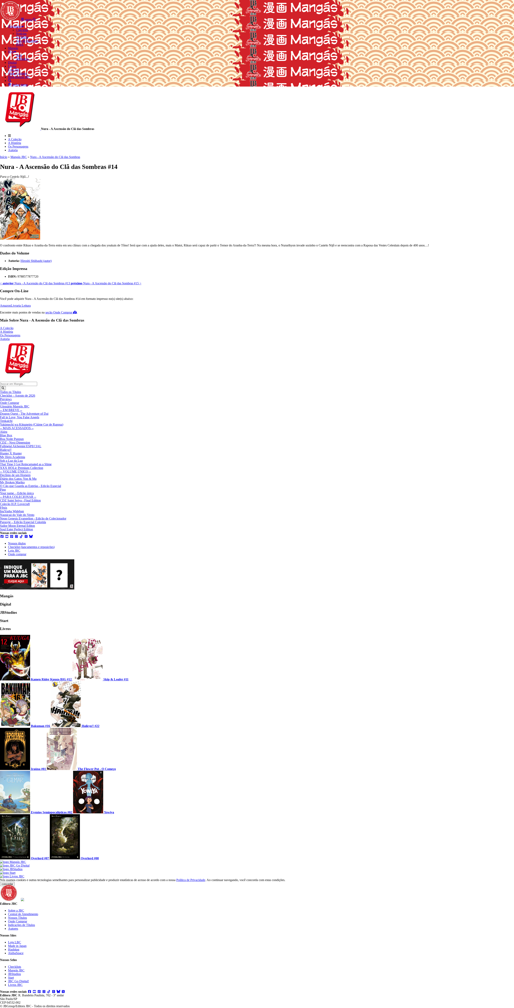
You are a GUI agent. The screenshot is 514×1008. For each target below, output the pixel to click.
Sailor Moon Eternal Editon (17, 525)
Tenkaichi (6, 421)
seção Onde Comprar (59, 312)
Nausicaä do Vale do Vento (17, 515)
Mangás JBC (18, 157)
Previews (6, 399)
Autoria (13, 150)
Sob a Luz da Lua (11, 460)
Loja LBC (14, 942)
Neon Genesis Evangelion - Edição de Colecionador (33, 518)
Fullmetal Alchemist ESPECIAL (20, 446)
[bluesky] (31, 536)
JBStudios (14, 974)
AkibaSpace (15, 953)
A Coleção (14, 139)
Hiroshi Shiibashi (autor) (36, 260)
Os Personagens (18, 146)
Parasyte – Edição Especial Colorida (23, 522)
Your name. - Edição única (17, 493)
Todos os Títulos (10, 392)
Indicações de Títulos (21, 925)
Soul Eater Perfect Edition (16, 529)
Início (3, 157)
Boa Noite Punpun (12, 439)
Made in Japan (17, 946)
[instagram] (16, 536)
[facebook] (2, 536)
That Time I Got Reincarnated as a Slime (26, 464)
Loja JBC (14, 550)
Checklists (14, 966)
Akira (3, 431)
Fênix (3, 507)
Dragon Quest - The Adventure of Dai (24, 413)
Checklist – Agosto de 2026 (17, 395)
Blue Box (6, 435)
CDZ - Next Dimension (15, 442)
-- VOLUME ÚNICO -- (15, 471)
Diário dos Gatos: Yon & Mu (18, 478)
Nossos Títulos (17, 917)
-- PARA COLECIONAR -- (18, 496)
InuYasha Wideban (12, 511)
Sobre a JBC (16, 910)
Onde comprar (17, 554)
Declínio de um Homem (15, 475)
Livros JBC (15, 985)
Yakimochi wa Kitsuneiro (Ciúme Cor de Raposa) (31, 424)
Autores (13, 928)
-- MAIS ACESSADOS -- (17, 428)
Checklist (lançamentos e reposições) (31, 547)
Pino (3, 489)
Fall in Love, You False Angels (19, 417)
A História (14, 143)
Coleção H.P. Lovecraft (15, 504)
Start (11, 977)
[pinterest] (12, 536)
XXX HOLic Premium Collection (21, 468)
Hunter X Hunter (11, 453)
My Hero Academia (12, 457)
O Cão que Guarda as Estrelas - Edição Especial (30, 486)
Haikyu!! (5, 449)
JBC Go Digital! (18, 981)
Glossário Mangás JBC (14, 406)
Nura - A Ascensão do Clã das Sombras (55, 157)
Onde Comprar (9, 402)
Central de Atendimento (23, 914)
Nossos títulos (17, 543)
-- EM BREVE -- (11, 410)
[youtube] (7, 536)
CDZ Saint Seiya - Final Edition (20, 500)
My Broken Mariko (12, 482)
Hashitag (13, 949)
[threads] (26, 536)
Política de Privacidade (190, 880)
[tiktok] (21, 536)
